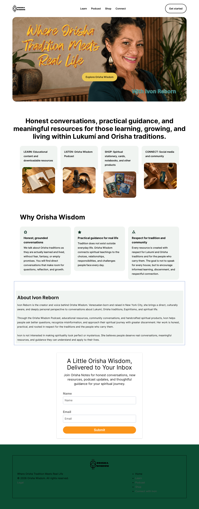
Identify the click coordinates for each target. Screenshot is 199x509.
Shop (108, 8)
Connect (121, 8)
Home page (69, 8)
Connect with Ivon (146, 491)
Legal (20, 482)
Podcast (96, 8)
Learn (83, 8)
